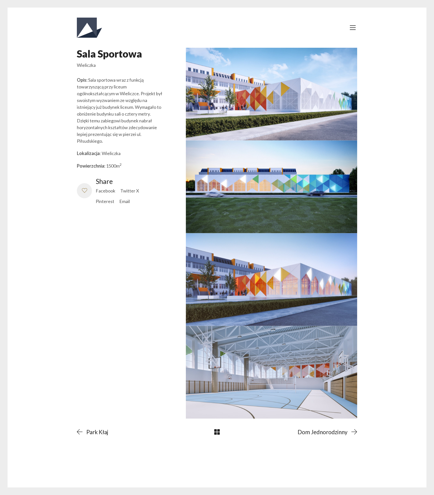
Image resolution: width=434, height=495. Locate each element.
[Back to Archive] (217, 432)
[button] (84, 190)
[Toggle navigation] (352, 27)
